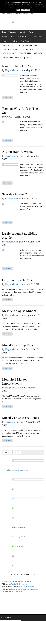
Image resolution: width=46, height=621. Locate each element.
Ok (18, 10)
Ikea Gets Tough (17, 591)
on (7, 581)
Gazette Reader (13, 198)
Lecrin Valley (37, 36)
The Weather (27, 49)
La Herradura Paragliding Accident (19, 235)
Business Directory (28, 45)
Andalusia (12, 32)
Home (4, 32)
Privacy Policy (9, 53)
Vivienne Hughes (14, 155)
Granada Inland (22, 36)
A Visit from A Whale (17, 151)
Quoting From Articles (31, 53)
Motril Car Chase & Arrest (20, 417)
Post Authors (8, 45)
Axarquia (22, 32)
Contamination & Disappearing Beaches (24, 589)
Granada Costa (7, 36)
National (15, 41)
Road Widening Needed (19, 584)
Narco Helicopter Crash (18, 66)
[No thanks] (43, 6)
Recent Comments (23, 574)
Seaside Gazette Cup (16, 194)
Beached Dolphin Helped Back (22, 581)
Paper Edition (25, 41)
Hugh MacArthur (14, 70)
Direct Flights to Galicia (26, 586)
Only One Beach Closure (19, 280)
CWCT (9, 116)
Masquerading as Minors (19, 310)
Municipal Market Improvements (14, 381)
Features (31, 32)
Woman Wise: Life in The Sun (20, 110)
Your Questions (9, 49)
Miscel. (4, 41)
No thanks (25, 10)
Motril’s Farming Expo (18, 345)
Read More (7, 97)
